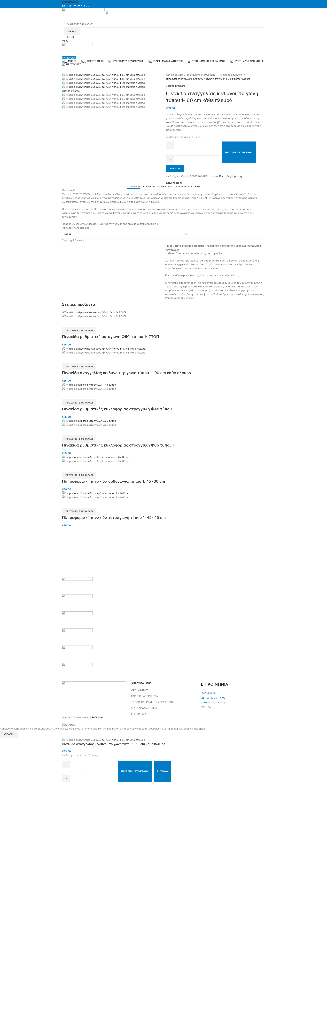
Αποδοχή (8, 734)
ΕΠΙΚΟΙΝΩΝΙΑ (138, 713)
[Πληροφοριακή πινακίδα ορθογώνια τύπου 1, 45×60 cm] (95, 456)
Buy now (174, 168)
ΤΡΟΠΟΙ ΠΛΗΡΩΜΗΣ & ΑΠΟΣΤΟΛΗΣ (152, 702)
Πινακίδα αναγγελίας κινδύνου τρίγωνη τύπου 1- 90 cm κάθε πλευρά (126, 373)
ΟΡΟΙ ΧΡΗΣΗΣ (139, 690)
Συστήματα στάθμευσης (200, 74)
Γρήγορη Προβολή (66, 322)
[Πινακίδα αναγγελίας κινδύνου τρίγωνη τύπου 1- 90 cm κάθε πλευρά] (104, 348)
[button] (79, 330)
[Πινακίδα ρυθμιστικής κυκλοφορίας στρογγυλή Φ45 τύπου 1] (89, 384)
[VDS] (163, 628)
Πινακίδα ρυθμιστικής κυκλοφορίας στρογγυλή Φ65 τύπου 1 (118, 445)
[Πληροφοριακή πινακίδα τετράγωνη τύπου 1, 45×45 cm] (95, 493)
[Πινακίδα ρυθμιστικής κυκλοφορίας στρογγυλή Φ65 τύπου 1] (89, 420)
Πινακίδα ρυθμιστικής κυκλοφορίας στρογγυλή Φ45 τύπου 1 (118, 409)
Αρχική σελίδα (174, 74)
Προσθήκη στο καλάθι (239, 152)
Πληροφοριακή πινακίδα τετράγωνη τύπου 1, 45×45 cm (114, 517)
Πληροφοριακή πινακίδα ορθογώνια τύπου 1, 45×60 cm (113, 481)
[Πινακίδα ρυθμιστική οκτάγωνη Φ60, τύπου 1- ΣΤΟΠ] (94, 312)
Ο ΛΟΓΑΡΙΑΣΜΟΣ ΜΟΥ (144, 707)
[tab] (133, 186)
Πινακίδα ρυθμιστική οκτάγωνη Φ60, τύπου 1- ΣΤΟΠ (110, 336)
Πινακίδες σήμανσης (231, 74)
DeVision (97, 717)
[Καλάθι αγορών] (63, 53)
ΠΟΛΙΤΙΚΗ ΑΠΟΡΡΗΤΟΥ (144, 696)
